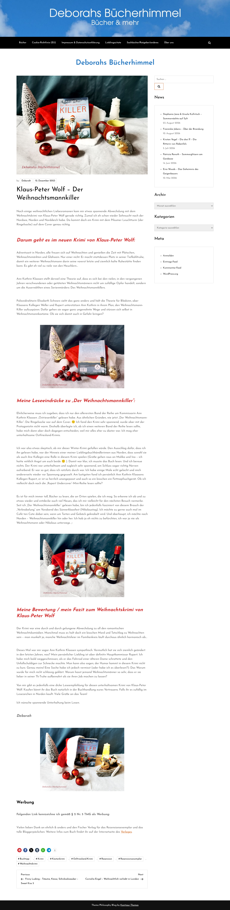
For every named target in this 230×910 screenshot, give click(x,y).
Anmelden (168, 255)
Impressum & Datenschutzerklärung (81, 42)
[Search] (158, 86)
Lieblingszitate (113, 42)
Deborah (26, 181)
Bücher (22, 42)
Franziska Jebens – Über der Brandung (183, 129)
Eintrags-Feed (170, 262)
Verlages (126, 831)
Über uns (169, 42)
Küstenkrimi (58, 859)
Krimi (41, 859)
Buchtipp (24, 859)
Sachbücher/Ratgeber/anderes (142, 42)
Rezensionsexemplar (131, 859)
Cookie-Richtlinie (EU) (44, 42)
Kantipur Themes (129, 905)
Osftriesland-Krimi (83, 859)
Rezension (106, 859)
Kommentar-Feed (172, 268)
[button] (19, 850)
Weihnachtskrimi (29, 864)
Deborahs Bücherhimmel (115, 63)
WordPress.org (170, 274)
